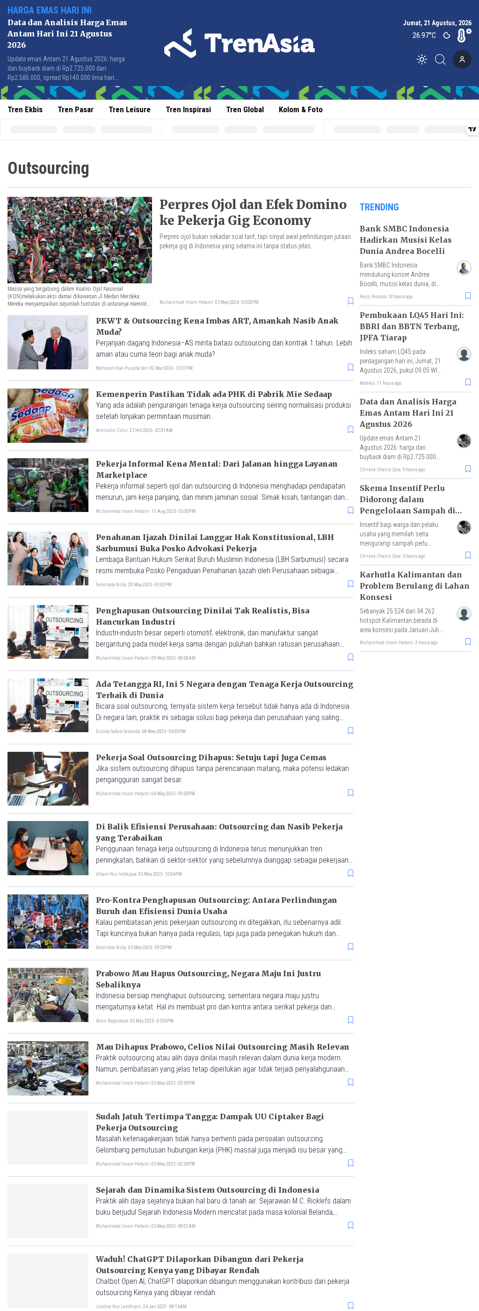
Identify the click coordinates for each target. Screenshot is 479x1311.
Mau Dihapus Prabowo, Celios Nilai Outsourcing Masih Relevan (222, 1047)
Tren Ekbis (25, 109)
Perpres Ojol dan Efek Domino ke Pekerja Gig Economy (253, 212)
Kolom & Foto (301, 109)
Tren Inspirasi (188, 109)
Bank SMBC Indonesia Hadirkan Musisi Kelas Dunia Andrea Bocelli (406, 240)
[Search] (443, 59)
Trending (379, 207)
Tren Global (245, 109)
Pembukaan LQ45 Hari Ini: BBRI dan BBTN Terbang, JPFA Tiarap (412, 326)
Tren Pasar (76, 109)
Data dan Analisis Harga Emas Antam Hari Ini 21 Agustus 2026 (67, 34)
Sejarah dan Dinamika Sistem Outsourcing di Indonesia (207, 1190)
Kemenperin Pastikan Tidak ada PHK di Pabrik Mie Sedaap (214, 394)
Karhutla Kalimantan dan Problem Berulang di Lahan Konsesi (415, 586)
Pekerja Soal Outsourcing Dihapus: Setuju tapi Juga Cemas (211, 757)
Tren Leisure (130, 109)
